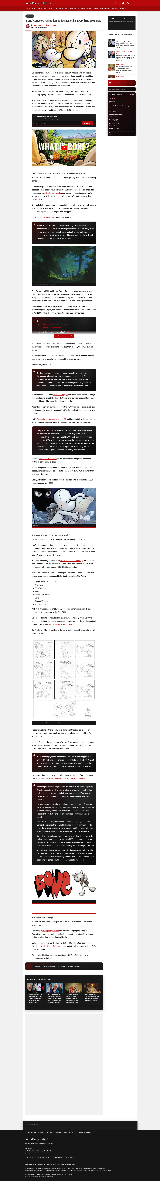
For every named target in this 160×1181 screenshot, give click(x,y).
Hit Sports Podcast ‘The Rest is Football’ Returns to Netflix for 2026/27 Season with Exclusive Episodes (54, 998)
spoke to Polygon (60, 395)
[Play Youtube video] (64, 148)
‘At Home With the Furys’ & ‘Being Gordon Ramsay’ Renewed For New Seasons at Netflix (72, 998)
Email (71, 966)
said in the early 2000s (46, 217)
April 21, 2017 (71, 332)
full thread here (55, 778)
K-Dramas (81, 9)
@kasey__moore (51, 25)
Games (95, 9)
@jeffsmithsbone (46, 324)
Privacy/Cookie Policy (86, 1132)
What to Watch (104, 9)
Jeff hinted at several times (60, 624)
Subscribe (87, 123)
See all (132, 94)
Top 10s (114, 9)
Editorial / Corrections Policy (66, 1132)
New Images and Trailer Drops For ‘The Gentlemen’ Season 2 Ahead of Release (92, 997)
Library (122, 9)
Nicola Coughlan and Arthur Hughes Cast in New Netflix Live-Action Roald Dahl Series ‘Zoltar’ (35, 998)
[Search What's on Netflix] (128, 3)
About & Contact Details (35, 1132)
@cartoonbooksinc (61, 324)
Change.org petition (50, 931)
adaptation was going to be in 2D (52, 419)
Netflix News (63, 9)
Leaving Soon (52, 9)
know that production (48, 459)
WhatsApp (62, 966)
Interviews (72, 9)
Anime (89, 9)
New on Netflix (30, 9)
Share (78, 966)
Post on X (38, 966)
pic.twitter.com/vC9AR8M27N (49, 327)
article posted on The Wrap (71, 560)
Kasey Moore (37, 25)
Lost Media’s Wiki (53, 193)
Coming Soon (41, 9)
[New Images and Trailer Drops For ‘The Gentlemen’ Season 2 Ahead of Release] (92, 988)
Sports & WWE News (121, 51)
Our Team (49, 1132)
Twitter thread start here (74, 778)
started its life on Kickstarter (50, 946)
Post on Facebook (50, 966)
